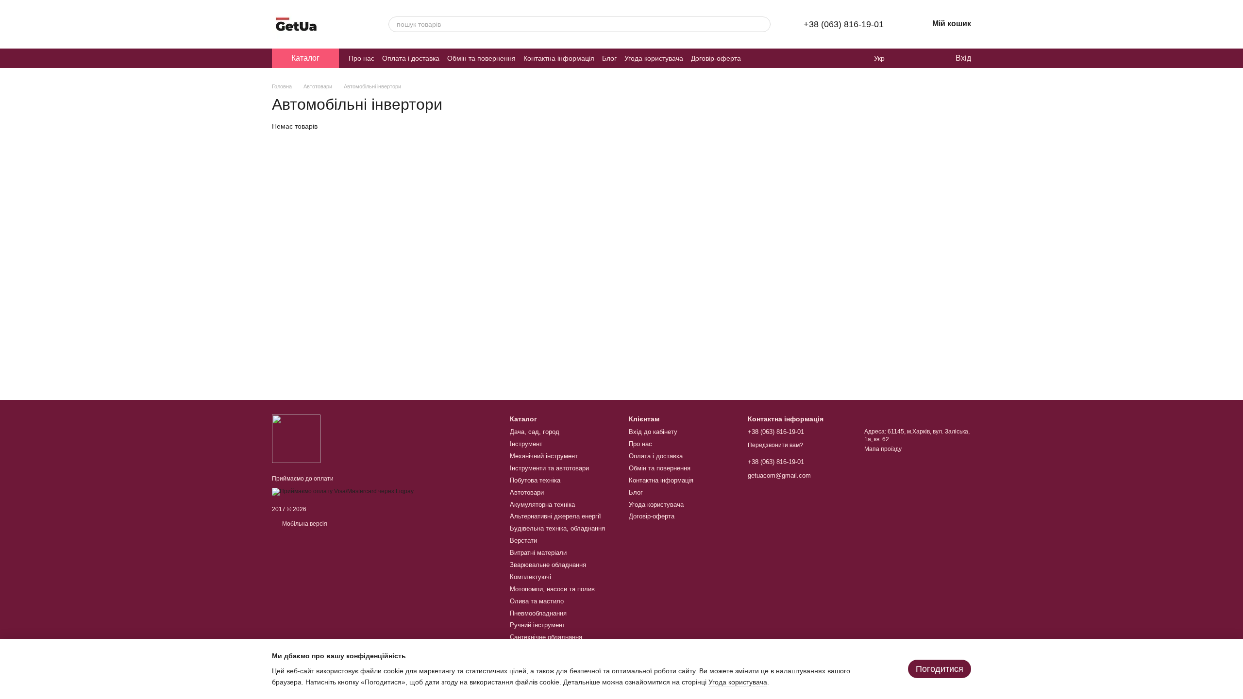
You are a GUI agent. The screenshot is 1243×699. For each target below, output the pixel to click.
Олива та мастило (537, 601)
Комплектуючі (530, 577)
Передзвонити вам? (775, 445)
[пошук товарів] (763, 24)
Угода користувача (653, 58)
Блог (609, 58)
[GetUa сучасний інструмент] (296, 438)
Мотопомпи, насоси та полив (552, 589)
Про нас (361, 58)
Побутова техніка (535, 480)
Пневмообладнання (538, 613)
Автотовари (527, 492)
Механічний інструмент (544, 456)
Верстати (523, 540)
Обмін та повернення (481, 58)
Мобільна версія (304, 523)
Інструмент (526, 444)
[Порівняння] (908, 58)
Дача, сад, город (534, 431)
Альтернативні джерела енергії (555, 516)
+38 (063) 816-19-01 (844, 24)
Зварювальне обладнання (548, 564)
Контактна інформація (558, 58)
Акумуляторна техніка (542, 504)
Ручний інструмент (537, 625)
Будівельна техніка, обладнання (557, 528)
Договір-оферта (716, 58)
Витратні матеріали (538, 552)
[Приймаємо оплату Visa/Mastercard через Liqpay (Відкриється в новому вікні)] (343, 491)
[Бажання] (927, 58)
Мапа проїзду (883, 449)
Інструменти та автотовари (549, 468)
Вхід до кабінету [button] (653, 431)
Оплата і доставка (410, 58)
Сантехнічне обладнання (546, 637)
